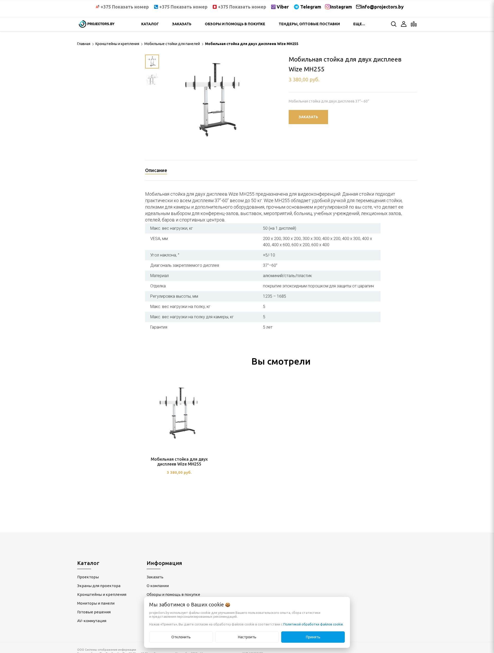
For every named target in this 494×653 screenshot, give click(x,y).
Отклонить (181, 637)
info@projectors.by (382, 6)
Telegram (310, 6)
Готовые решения (94, 612)
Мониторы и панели (95, 603)
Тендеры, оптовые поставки (309, 24)
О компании (158, 585)
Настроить (247, 637)
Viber (283, 6)
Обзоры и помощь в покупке (235, 24)
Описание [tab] (156, 170)
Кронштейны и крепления (101, 594)
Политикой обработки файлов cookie (313, 624)
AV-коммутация (91, 620)
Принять (313, 637)
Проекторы (88, 577)
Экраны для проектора (98, 585)
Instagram (341, 6)
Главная (83, 44)
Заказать (181, 24)
